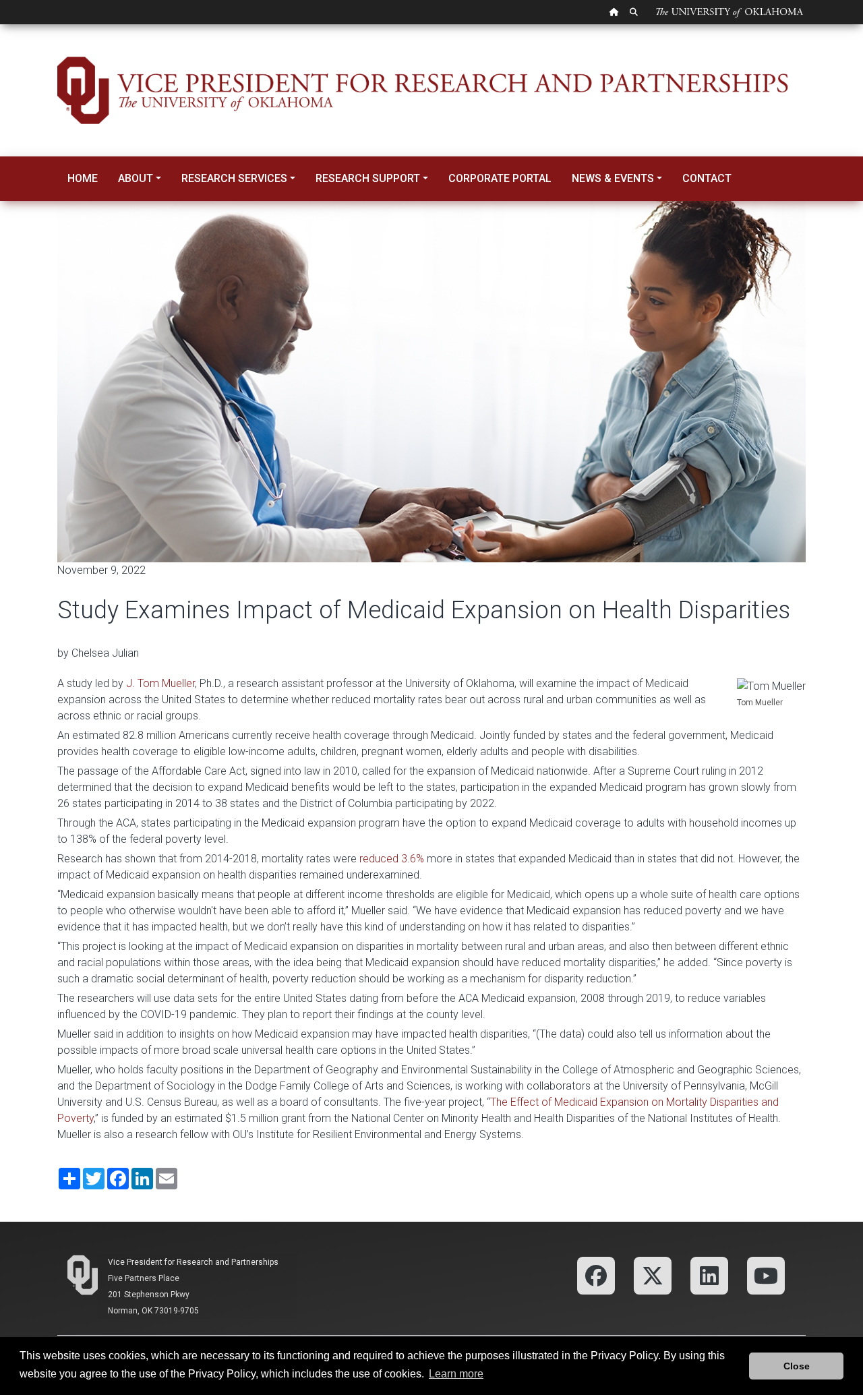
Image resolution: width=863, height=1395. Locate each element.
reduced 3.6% (391, 858)
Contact (707, 178)
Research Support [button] (368, 178)
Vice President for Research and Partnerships (193, 1262)
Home (82, 178)
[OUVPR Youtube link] (766, 1275)
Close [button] (796, 1366)
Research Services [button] (234, 178)
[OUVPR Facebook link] (596, 1275)
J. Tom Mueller (160, 683)
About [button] (135, 178)
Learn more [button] (456, 1373)
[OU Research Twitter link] (653, 1275)
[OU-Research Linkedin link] (709, 1275)
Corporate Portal (500, 178)
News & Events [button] (613, 178)
